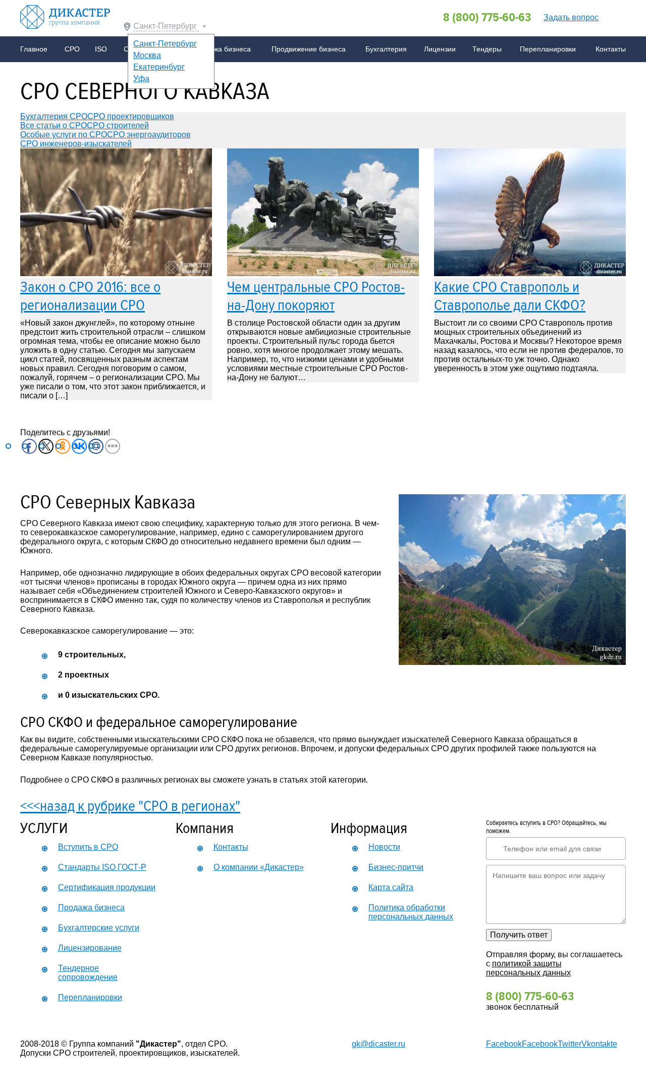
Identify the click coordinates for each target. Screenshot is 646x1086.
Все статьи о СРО (53, 125)
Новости (384, 847)
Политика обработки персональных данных (410, 912)
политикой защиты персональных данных (528, 968)
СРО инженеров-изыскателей (76, 143)
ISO (101, 49)
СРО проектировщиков (130, 116)
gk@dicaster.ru (378, 1044)
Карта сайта (390, 887)
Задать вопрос (571, 17)
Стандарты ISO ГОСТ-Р (102, 867)
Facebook (504, 1044)
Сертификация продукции (106, 887)
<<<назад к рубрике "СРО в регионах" (130, 806)
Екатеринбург (159, 67)
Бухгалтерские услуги (98, 927)
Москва (147, 55)
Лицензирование (90, 948)
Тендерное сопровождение (88, 972)
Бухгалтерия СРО (53, 116)
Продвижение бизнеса (309, 49)
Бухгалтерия (386, 49)
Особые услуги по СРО (63, 134)
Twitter (569, 1044)
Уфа (141, 78)
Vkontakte (599, 1044)
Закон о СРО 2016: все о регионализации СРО (90, 296)
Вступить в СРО (88, 847)
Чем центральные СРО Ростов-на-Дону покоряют (316, 296)
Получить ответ (519, 934)
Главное (33, 49)
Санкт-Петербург (166, 26)
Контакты (611, 49)
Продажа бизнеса (221, 49)
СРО (72, 49)
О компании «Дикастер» (258, 867)
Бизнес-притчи (395, 867)
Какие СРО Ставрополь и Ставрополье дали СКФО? (509, 296)
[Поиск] (615, 16)
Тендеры (487, 49)
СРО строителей (118, 125)
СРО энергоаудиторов (149, 134)
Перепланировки (548, 49)
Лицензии (440, 49)
